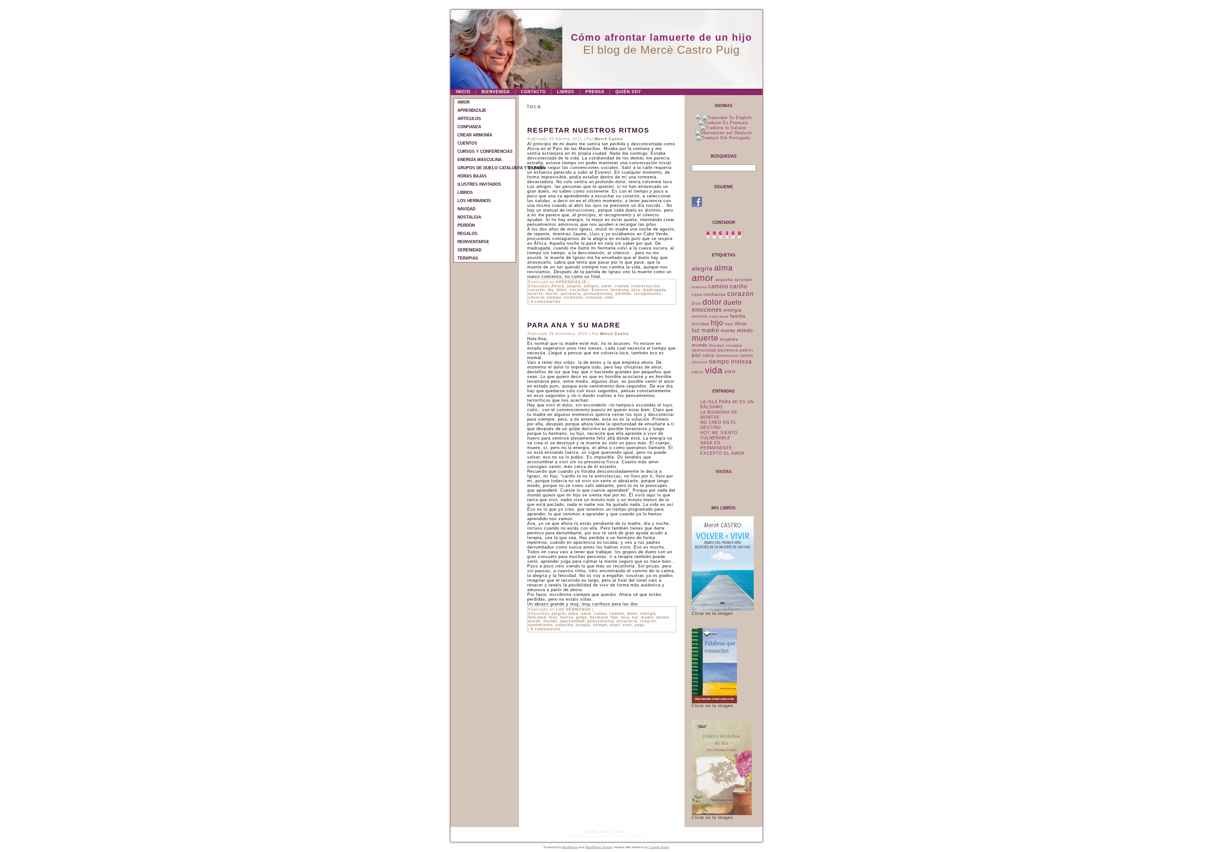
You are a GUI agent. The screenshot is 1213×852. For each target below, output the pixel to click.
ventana (593, 297)
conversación (645, 286)
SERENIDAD (469, 250)
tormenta (573, 297)
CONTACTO (533, 91)
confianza (714, 294)
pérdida (623, 293)
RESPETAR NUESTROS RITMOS (588, 130)
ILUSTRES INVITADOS (479, 184)
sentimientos (727, 355)
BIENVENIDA (495, 91)
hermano (599, 617)
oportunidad (572, 621)
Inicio (463, 91)
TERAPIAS (467, 258)
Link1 (591, 832)
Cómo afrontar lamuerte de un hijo (661, 37)
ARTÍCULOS (469, 118)
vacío (697, 371)
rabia (708, 355)
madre (647, 617)
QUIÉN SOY (628, 91)
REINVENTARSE (473, 241)
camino (617, 613)
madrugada (654, 290)
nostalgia (734, 345)
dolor (561, 290)
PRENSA (594, 91)
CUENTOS (467, 143)
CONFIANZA (469, 126)
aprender (743, 280)
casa (697, 294)
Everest (600, 290)
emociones (707, 310)
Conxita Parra (659, 847)
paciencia (571, 293)
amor (606, 286)
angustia (724, 280)
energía (648, 613)
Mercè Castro (608, 139)
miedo (534, 621)
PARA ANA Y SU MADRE (573, 325)
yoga (640, 625)
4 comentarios (546, 301)
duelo (732, 302)
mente (662, 617)
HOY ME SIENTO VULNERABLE (719, 435)
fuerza (566, 617)
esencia (700, 316)
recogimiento (647, 293)
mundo (550, 621)
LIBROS (565, 91)
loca (635, 290)
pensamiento (600, 621)
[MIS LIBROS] (723, 609)
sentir (746, 355)
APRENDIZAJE (471, 110)
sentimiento (540, 625)
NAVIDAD (466, 209)
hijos (729, 324)
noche (552, 293)
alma (573, 613)
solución (564, 625)
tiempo (554, 297)
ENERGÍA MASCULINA (479, 159)
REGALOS (467, 233)
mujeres (729, 339)
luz (635, 617)
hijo (614, 617)
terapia (583, 625)
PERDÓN (466, 225)
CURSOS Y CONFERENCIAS (485, 151)
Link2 (606, 832)
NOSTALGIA (469, 217)
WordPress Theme (598, 847)
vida (609, 297)
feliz (553, 617)
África (557, 286)
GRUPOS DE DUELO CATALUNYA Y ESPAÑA (486, 167)
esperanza (718, 316)
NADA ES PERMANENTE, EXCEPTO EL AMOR (722, 448)
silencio (536, 297)
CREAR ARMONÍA (474, 135)
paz (696, 355)
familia (737, 316)
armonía (699, 287)
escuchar (579, 290)
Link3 (621, 832)
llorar (741, 323)
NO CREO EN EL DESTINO (718, 425)
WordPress (570, 847)
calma (600, 613)
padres (746, 350)
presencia (627, 621)
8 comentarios (546, 629)
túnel (615, 625)
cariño (738, 286)
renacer (648, 621)
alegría (574, 286)
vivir (627, 625)
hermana (620, 290)
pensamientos (598, 293)
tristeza (741, 361)
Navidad (716, 345)
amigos (591, 286)
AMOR (463, 102)
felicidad (537, 617)
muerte (535, 293)
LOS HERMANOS (474, 200)
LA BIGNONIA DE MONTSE (719, 415)
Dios (696, 303)
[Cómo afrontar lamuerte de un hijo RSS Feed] (457, 834)
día (550, 290)
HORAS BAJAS (472, 176)
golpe (581, 617)
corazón (536, 290)
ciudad (622, 286)
